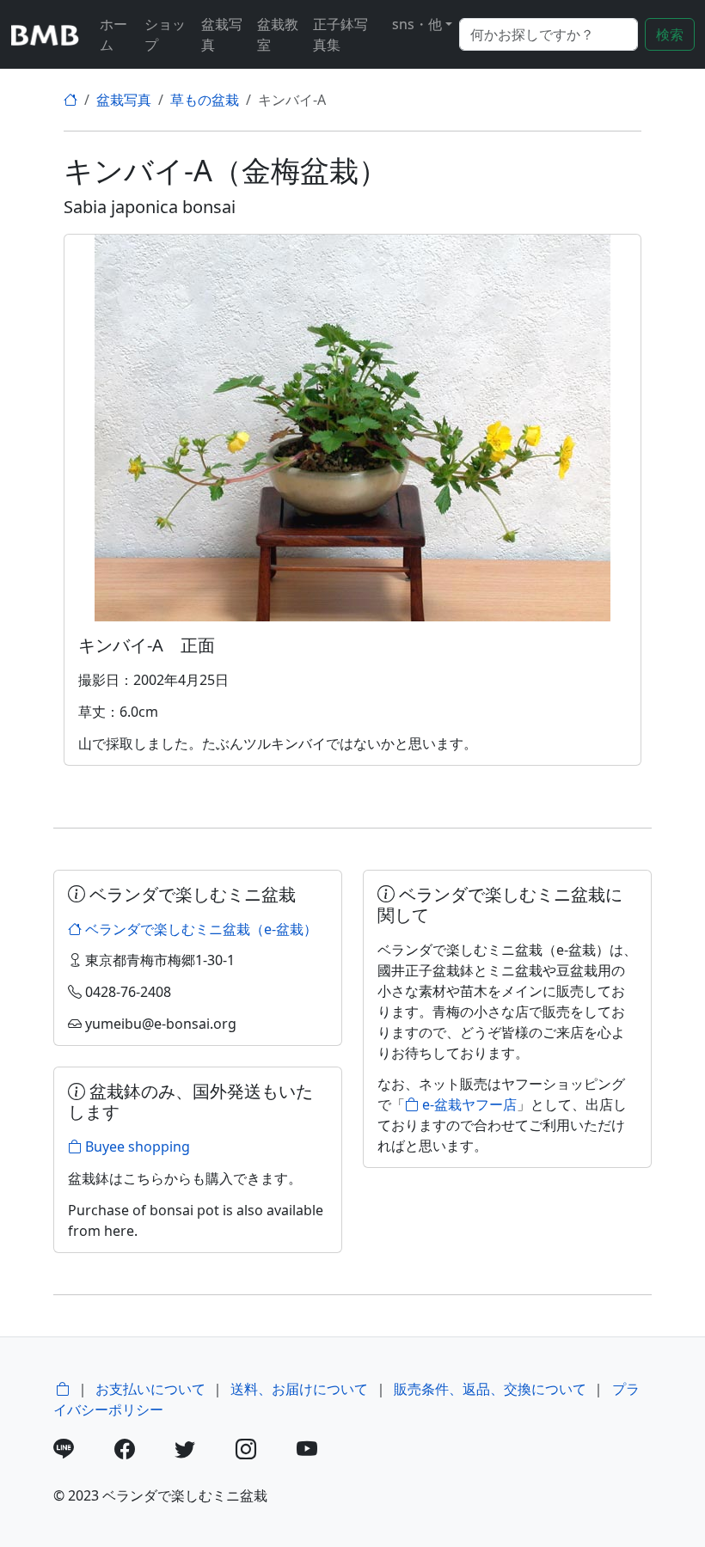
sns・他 (417, 24)
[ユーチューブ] (325, 1451)
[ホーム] (70, 99)
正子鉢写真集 (340, 34)
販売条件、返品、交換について (490, 1388)
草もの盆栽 (204, 99)
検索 (670, 34)
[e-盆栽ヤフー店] (63, 1388)
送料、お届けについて (299, 1388)
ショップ (165, 34)
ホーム (113, 34)
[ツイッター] (203, 1451)
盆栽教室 (277, 34)
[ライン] (82, 1451)
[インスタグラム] (264, 1451)
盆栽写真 (221, 34)
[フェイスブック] (143, 1451)
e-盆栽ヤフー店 (468, 1104)
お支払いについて (150, 1388)
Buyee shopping (136, 1146)
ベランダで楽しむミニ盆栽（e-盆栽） (199, 929)
